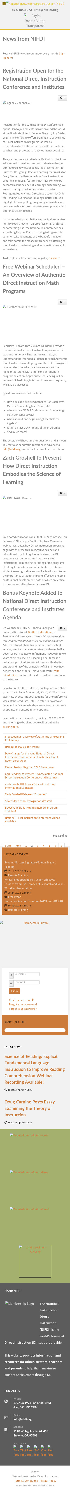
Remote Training (18, 875)
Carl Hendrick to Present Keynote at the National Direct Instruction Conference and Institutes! (34, 775)
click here (54, 258)
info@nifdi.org (11, 449)
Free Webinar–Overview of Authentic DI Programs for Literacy (34, 738)
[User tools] (62, 98)
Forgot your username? (23, 1004)
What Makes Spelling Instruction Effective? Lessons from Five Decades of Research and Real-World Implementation (34, 884)
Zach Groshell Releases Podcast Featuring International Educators (30, 786)
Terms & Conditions (26, 1480)
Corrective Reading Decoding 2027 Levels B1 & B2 (33, 901)
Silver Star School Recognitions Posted (28, 801)
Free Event (14, 897)
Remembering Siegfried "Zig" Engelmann (30, 767)
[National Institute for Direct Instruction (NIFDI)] (35, 3)
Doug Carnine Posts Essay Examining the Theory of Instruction (29, 1108)
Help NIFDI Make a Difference (22, 747)
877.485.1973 (22, 10)
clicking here (10, 726)
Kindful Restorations (39, 632)
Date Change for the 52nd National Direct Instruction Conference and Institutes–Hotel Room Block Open (31, 757)
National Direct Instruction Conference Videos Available (32, 819)
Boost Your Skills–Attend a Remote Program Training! (31, 809)
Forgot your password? (23, 1008)
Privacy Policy (48, 1480)
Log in (14, 991)
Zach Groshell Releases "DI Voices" (26, 794)
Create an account (20, 1000)
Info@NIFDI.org (46, 10)
